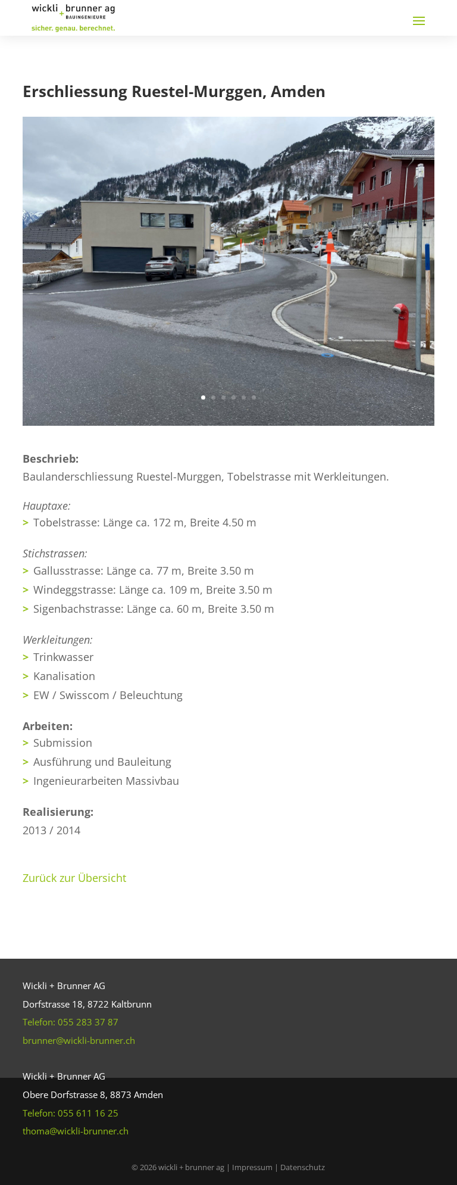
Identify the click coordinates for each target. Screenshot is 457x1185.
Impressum (253, 1167)
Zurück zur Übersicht (74, 878)
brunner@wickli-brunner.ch (79, 1040)
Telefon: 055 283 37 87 (70, 1022)
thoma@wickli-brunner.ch (76, 1131)
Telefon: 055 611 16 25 (70, 1113)
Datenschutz (302, 1167)
